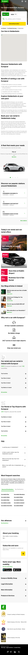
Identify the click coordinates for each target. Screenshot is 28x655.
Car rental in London (6, 502)
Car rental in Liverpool (19, 502)
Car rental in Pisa (5, 494)
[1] (10, 177)
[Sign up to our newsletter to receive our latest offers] (23, 554)
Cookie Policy (17, 647)
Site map (3, 647)
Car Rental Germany (12, 28)
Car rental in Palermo (19, 500)
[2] (13, 177)
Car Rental (3, 28)
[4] (18, 177)
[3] (15, 177)
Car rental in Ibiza (5, 500)
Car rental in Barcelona (19, 494)
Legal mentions (9, 647)
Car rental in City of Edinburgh (7, 505)
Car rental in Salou (5, 497)
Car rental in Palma (18, 497)
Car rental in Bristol (18, 505)
